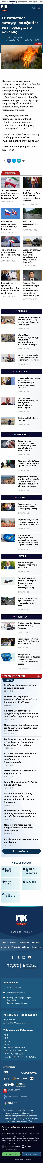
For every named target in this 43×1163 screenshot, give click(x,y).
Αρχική (4, 942)
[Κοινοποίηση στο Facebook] (9, 161)
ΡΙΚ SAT (6, 1045)
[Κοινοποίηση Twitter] (14, 161)
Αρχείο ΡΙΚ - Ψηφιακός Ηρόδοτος (17, 1023)
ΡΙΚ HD (6, 1041)
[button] (2, 1146)
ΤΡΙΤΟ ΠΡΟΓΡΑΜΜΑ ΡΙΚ (13, 1054)
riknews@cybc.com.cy (16, 993)
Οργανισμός (37, 947)
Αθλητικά (5, 947)
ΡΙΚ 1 (5, 1035)
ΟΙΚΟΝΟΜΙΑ (22, 435)
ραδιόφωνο (33, 2)
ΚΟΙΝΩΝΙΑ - (7, 705)
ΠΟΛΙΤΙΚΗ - (7, 719)
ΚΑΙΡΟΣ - (6, 788)
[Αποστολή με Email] (19, 161)
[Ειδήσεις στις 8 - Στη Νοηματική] (31, 871)
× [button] (41, 1125)
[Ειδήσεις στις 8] (10, 871)
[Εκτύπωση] (23, 160)
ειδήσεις (13, 2)
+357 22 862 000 (14, 988)
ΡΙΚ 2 (5, 1038)
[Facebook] (13, 958)
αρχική (5, 2)
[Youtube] (29, 958)
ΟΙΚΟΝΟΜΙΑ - (8, 819)
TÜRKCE (28, 932)
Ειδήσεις (14, 942)
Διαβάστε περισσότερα (9, 1143)
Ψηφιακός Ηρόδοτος (20, 947)
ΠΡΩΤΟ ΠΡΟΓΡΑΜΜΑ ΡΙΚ (14, 1048)
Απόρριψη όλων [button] (31, 1154)
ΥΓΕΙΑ (22, 498)
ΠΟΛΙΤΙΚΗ (22, 372)
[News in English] (10, 896)
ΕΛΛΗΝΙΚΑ (16, 932)
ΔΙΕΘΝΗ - (6, 691)
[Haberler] (31, 884)
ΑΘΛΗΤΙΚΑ (22, 617)
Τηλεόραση (24, 942)
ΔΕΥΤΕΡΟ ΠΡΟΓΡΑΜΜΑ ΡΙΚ (15, 1051)
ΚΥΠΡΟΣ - (7, 748)
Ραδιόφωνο (37, 942)
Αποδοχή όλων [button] (11, 1154)
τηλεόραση (22, 2)
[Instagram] (23, 958)
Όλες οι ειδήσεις (21, 851)
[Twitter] (18, 958)
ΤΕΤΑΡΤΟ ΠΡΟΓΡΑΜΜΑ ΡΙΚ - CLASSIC (19, 1057)
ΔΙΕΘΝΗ (38, 44)
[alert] (21, 1143)
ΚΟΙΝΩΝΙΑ (22, 311)
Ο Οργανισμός (9, 1020)
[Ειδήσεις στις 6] (10, 884)
